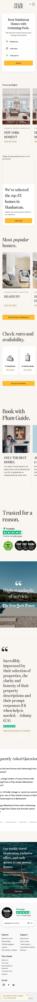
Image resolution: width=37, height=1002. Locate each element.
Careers (5, 974)
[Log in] (31, 4)
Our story (5, 963)
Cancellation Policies (27, 947)
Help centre (24, 938)
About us (5, 960)
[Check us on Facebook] (9, 985)
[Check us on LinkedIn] (14, 985)
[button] (18, 4)
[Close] (26, 995)
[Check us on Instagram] (4, 985)
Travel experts (25, 944)
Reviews (23, 950)
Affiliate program (8, 944)
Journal (4, 947)
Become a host (7, 938)
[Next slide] (21, 737)
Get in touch (24, 941)
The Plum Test (7, 971)
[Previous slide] (15, 737)
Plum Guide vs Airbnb (9, 950)
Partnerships (6, 941)
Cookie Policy (12, 998)
